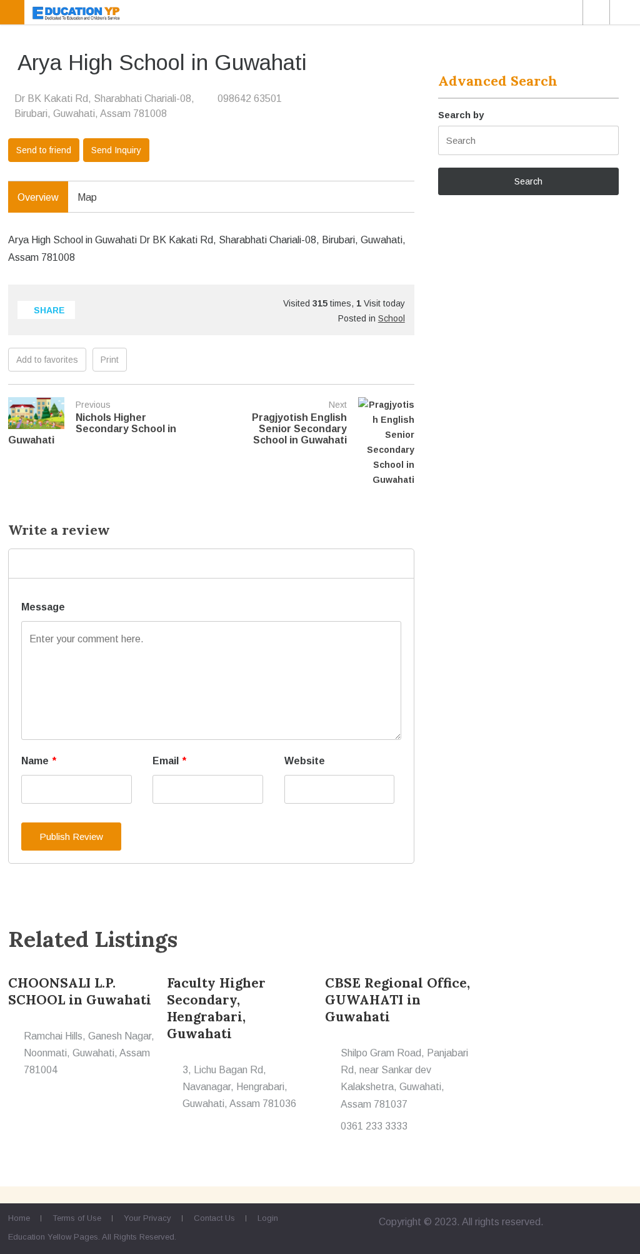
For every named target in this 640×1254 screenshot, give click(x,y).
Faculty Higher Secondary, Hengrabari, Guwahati (216, 1008)
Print (110, 360)
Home (19, 1218)
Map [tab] (87, 197)
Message (43, 607)
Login (268, 1218)
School (391, 318)
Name (38, 761)
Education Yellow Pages (53, 1236)
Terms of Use (76, 1218)
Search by (461, 114)
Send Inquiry (116, 150)
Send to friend (43, 150)
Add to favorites (47, 360)
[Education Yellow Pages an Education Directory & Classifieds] (319, 12)
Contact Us (214, 1218)
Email (169, 761)
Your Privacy (147, 1218)
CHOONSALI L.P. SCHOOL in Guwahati (79, 991)
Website (304, 761)
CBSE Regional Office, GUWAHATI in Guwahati (397, 999)
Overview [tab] (38, 197)
